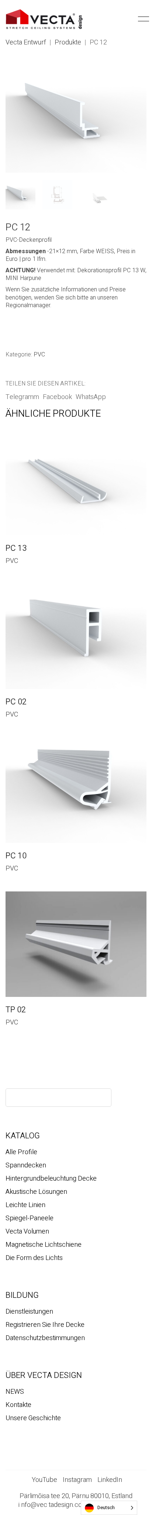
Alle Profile (21, 1152)
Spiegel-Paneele (29, 1218)
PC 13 (16, 548)
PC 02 (16, 701)
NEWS (15, 1391)
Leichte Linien (25, 1205)
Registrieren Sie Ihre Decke (45, 1325)
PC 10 (16, 855)
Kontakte (18, 1405)
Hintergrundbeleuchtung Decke (51, 1178)
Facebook (57, 397)
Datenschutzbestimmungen (45, 1338)
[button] (130, 19)
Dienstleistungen (29, 1311)
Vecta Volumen (27, 1231)
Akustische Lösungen (36, 1192)
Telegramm (22, 397)
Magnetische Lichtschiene (44, 1245)
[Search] (99, 1097)
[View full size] (15, 73)
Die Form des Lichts (34, 1258)
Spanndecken (26, 1165)
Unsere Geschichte (33, 1418)
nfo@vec (34, 1505)
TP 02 (16, 1009)
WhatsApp (91, 397)
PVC (39, 355)
